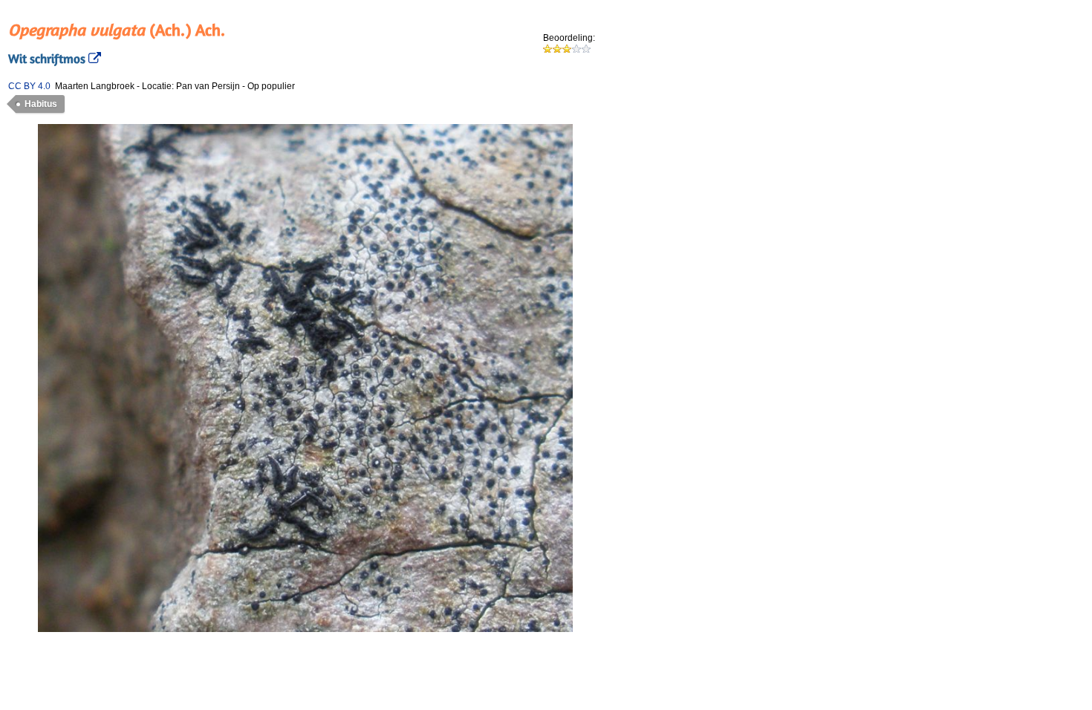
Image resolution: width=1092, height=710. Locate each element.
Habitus (41, 104)
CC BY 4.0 (29, 86)
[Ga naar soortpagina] (93, 58)
